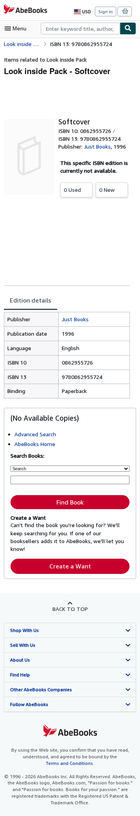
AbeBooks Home (34, 444)
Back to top (70, 608)
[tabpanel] (67, 355)
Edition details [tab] (30, 300)
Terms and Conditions (69, 763)
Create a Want (70, 566)
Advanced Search (35, 434)
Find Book (70, 502)
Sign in (105, 11)
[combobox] (80, 28)
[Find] (128, 28)
